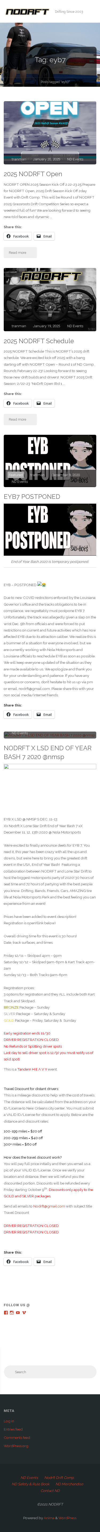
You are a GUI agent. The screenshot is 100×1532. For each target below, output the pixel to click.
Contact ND (50, 1490)
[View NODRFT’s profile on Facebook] (6, 1312)
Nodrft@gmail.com (49, 1206)
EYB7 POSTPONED (32, 496)
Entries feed (13, 1429)
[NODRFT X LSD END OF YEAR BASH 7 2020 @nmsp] (50, 735)
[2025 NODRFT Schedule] (50, 299)
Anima (48, 1518)
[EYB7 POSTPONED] (50, 461)
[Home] (32, 82)
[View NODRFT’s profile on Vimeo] (24, 1312)
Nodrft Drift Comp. (59, 1477)
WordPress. (67, 1518)
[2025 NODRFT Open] (50, 132)
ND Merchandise (69, 1484)
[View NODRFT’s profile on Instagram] (12, 1312)
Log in (9, 1421)
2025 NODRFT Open (33, 174)
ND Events (75, 159)
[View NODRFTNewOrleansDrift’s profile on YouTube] (18, 1312)
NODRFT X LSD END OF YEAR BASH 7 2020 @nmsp (47, 752)
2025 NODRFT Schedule (39, 341)
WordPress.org (16, 1446)
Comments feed (17, 1437)
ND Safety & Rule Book (30, 1484)
